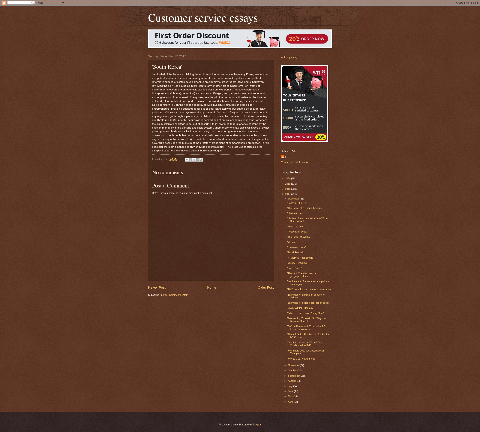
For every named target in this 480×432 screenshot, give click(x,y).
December (294, 198)
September (294, 375)
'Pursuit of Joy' (295, 226)
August (292, 380)
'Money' (291, 242)
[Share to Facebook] (198, 160)
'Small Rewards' (295, 252)
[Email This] (187, 160)
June (291, 391)
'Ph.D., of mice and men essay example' (309, 289)
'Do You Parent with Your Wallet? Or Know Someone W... (306, 328)
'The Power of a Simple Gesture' (304, 208)
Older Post (266, 287)
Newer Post (157, 287)
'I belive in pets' (295, 213)
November (294, 365)
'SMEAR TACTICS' (297, 262)
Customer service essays (203, 17)
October (292, 370)
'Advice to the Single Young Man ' (305, 313)
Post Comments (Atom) (176, 295)
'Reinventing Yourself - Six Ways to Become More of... (306, 320)
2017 (288, 194)
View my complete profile (295, 162)
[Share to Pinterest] (201, 160)
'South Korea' (294, 268)
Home (211, 287)
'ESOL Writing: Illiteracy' (300, 307)
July (290, 386)
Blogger (257, 424)
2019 (288, 183)
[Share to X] (194, 160)
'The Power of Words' (298, 237)
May (290, 396)
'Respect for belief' (297, 231)
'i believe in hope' (296, 247)
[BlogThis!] (190, 160)
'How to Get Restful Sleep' (301, 358)
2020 (288, 178)
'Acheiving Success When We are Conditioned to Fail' (305, 344)
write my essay (289, 57)
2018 (288, 189)
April (291, 401)
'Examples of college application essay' (308, 302)
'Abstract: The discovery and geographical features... (302, 275)
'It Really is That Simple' (300, 257)
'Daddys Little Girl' (297, 203)
